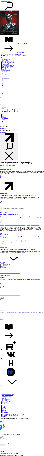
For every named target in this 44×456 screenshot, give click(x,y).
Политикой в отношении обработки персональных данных (18, 279)
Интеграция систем (6, 70)
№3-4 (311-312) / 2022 (4, 177)
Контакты (4, 94)
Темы (3, 114)
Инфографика (5, 79)
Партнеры (4, 93)
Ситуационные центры (6, 72)
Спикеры (4, 87)
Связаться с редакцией (5, 1)
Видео (3, 80)
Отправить (2, 445)
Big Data (4, 69)
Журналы (4, 89)
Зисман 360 (4, 74)
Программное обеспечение (7, 66)
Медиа (1, 76)
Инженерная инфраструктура (8, 65)
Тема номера (13, 165)
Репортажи (4, 73)
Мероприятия (5, 85)
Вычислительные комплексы (8, 62)
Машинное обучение (6, 63)
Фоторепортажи (5, 78)
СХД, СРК (4, 68)
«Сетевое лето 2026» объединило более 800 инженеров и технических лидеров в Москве (18, 195)
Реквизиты (4, 95)
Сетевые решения (5, 64)
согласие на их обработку (37, 279)
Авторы (3, 86)
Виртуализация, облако (6, 67)
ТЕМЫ (1, 57)
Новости (4, 84)
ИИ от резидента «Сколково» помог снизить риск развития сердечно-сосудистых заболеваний (19, 225)
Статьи (3, 82)
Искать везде (3, 421)
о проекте (2, 91)
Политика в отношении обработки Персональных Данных (11, 99)
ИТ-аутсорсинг (5, 71)
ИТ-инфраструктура (6, 59)
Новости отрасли (3, 193)
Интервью (4, 83)
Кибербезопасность (6, 60)
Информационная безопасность (8, 61)
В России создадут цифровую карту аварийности (10, 214)
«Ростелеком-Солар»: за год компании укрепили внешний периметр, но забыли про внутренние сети (21, 204)
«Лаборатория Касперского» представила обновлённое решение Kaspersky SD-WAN (17, 249)
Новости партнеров (4, 234)
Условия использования (4, 98)
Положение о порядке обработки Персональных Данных (11, 100)
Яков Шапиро (2, 176)
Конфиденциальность (4, 97)
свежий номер (3, 128)
